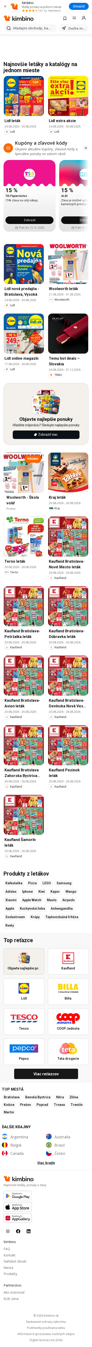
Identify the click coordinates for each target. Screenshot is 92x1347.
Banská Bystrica (37, 1097)
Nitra (60, 1097)
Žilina (74, 1097)
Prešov (25, 1105)
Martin (9, 1112)
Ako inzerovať (14, 1292)
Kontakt (10, 1255)
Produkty (10, 1273)
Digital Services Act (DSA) (46, 1340)
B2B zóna (11, 1298)
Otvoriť (79, 6)
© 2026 (46, 1316)
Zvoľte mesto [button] (77, 28)
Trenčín (77, 1105)
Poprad (42, 1105)
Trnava (59, 1105)
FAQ (7, 1249)
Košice (9, 1105)
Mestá (8, 1267)
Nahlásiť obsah (15, 1261)
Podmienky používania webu (46, 1328)
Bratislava (12, 1097)
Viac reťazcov (46, 1073)
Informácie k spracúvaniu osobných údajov (46, 1334)
